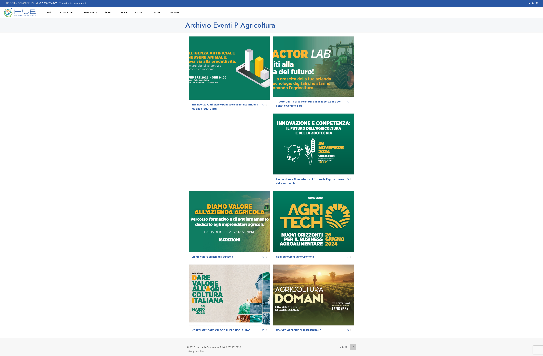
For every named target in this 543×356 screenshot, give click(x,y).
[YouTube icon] (530, 3)
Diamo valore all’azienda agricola (212, 256)
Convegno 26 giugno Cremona (295, 256)
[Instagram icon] (537, 3)
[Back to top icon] (353, 347)
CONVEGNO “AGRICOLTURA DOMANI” (298, 330)
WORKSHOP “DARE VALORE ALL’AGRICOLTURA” (220, 330)
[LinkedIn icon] (533, 3)
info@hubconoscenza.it (74, 3)
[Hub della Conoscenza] (20, 12)
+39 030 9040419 (48, 3)
